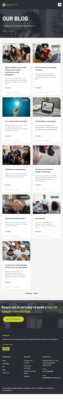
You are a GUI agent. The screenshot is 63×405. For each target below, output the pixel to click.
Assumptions (40, 218)
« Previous (28, 293)
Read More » (8, 87)
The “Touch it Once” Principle (16, 121)
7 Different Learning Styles (15, 169)
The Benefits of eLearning (45, 121)
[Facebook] (4, 348)
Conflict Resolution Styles (15, 218)
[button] (59, 4)
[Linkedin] (7, 348)
